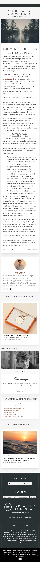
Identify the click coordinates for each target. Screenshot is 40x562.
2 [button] (19, 466)
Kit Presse (12, 517)
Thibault (20, 273)
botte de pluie (10, 79)
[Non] (38, 555)
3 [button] (20, 466)
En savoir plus (20, 391)
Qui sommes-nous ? (22, 497)
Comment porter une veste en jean (12, 410)
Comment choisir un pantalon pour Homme (15, 408)
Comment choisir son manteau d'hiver (13, 404)
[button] (38, 5)
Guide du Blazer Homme (9, 412)
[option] (20, 322)
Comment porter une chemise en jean (13, 416)
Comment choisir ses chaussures (12, 406)
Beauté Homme (7, 455)
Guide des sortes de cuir (9, 414)
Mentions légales (9, 497)
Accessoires (20, 45)
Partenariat (27, 517)
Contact (32, 497)
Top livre (19, 517)
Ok (20, 559)
